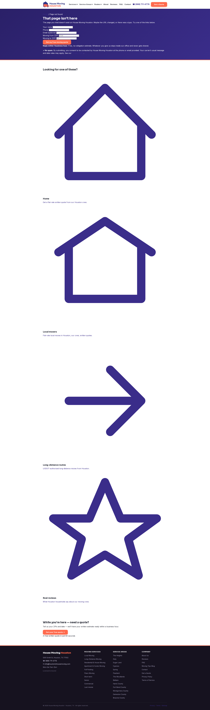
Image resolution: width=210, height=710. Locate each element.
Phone (45, 30)
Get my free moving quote (57, 42)
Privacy (152, 705)
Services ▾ (73, 4)
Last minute (88, 687)
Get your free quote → (55, 632)
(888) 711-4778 (141, 4)
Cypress (116, 666)
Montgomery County (120, 691)
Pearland (116, 673)
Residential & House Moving (94, 662)
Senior (86, 680)
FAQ (121, 4)
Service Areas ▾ (86, 4)
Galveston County (119, 694)
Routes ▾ (98, 4)
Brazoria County (119, 698)
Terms (158, 705)
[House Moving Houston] (54, 4)
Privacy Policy (78, 53)
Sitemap (164, 705)
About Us (145, 655)
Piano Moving (89, 673)
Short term (88, 677)
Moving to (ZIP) (49, 38)
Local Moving (89, 655)
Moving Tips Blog (148, 666)
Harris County (118, 684)
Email (49, 33)
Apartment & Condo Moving (94, 666)
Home (45, 14)
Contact (127, 4)
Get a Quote (159, 4)
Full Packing (88, 669)
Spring (115, 669)
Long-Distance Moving (92, 659)
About (105, 4)
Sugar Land (117, 662)
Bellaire (115, 680)
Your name (47, 27)
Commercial (88, 684)
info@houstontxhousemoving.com (57, 664)
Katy (114, 659)
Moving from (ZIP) (50, 35)
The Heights (117, 655)
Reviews (113, 4)
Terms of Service (148, 680)
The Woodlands (119, 677)
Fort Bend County (119, 687)
